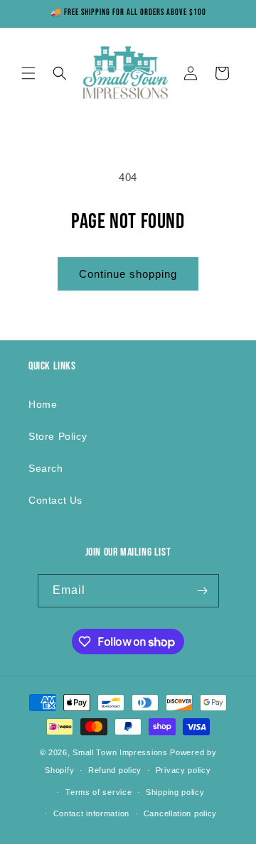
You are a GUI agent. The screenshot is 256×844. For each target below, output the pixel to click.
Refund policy (115, 770)
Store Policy (57, 436)
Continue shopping (128, 274)
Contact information (91, 813)
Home (42, 404)
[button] (28, 73)
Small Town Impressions (120, 752)
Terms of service (98, 792)
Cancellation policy (180, 813)
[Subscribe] (202, 590)
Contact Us (55, 500)
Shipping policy (175, 792)
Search (45, 468)
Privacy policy (183, 770)
